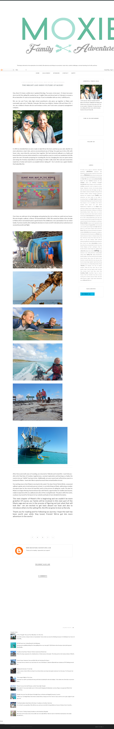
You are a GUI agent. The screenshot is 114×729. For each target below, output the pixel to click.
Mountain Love (93, 234)
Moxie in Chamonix (93, 235)
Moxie (97, 234)
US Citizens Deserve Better (91, 276)
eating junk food (98, 191)
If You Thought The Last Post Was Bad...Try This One (30, 634)
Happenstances (83, 206)
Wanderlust (99, 278)
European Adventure (97, 193)
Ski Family (96, 258)
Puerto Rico (82, 245)
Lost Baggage (90, 224)
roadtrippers (94, 246)
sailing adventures (91, 252)
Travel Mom (93, 271)
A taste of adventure (27, 82)
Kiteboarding (91, 217)
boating (93, 178)
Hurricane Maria (90, 213)
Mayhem (95, 230)
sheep (81, 258)
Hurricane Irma (83, 213)
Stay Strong (99, 261)
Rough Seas (93, 248)
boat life (84, 178)
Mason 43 (87, 230)
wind (90, 280)
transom (84, 271)
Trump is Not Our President (86, 274)
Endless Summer (88, 193)
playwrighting (94, 243)
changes (82, 182)
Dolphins (84, 191)
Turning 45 (82, 276)
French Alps (99, 200)
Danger (81, 188)
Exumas (93, 195)
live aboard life (94, 219)
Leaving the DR (87, 219)
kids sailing (86, 217)
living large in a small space (96, 221)
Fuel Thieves (99, 202)
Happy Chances (88, 208)
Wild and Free (86, 280)
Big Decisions (95, 177)
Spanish (95, 261)
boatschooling (98, 178)
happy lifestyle (83, 210)
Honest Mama (90, 211)
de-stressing (95, 188)
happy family (94, 208)
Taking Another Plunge (97, 263)
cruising (82, 186)
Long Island (96, 223)
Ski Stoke (89, 260)
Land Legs (97, 217)
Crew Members (99, 184)
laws (101, 217)
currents (100, 186)
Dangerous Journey (88, 188)
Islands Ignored (83, 215)
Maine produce (91, 228)
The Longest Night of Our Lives (24, 677)
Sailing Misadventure (97, 254)
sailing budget (99, 252)
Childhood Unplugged (97, 182)
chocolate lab (83, 184)
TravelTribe (91, 272)
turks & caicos (99, 274)
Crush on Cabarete (94, 186)
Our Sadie (88, 243)
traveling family (84, 273)
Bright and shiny (48, 82)
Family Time (87, 199)
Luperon (88, 226)
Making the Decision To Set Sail (24, 669)
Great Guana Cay (89, 204)
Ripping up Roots (88, 246)
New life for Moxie (59, 82)
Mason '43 (82, 230)
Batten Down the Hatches (95, 175)
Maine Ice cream (84, 228)
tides (94, 267)
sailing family (83, 254)
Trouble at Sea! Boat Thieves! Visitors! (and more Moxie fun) (31, 651)
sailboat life (82, 250)
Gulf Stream (99, 204)
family (97, 195)
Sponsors (2, 724)
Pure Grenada (88, 245)
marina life (99, 228)
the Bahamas (88, 265)
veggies (88, 278)
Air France (97, 173)
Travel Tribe (99, 271)
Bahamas (87, 175)
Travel (88, 271)
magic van (97, 226)
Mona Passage (92, 232)
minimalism (86, 232)
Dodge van (96, 189)
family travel (94, 199)
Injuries (96, 213)
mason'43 (91, 230)
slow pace (98, 260)
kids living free (90, 215)
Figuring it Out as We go (92, 200)
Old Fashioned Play (96, 241)
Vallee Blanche (83, 278)
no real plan (87, 239)
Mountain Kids (87, 234)
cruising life (86, 186)
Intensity (100, 213)
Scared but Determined (92, 256)
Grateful (82, 204)
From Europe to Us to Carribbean (87, 202)
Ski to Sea (93, 260)
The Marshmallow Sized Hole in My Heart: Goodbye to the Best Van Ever (34, 703)
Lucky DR (84, 226)
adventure (89, 171)
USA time (100, 276)
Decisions (87, 189)
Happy (97, 206)
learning (82, 219)
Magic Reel (92, 226)
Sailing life (89, 254)
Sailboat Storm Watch (89, 250)
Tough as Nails (94, 269)
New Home (93, 237)
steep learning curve (84, 263)
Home (1, 721)
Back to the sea (38, 82)
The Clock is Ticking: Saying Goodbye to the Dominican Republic (32, 711)
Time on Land (99, 267)
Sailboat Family (99, 248)
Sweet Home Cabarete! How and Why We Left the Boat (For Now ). (33, 660)
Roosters (86, 248)
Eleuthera (82, 193)
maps (96, 228)
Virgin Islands (94, 278)
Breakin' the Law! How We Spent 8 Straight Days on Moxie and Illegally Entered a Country (38, 694)
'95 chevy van (83, 169)
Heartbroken (89, 210)
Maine (100, 226)
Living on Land (91, 223)
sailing (96, 251)
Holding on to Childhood (97, 210)
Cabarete (91, 180)
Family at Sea (94, 197)
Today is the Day (87, 269)
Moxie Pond (99, 235)
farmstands (99, 199)
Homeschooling (83, 211)
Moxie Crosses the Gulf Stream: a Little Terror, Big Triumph (31, 686)
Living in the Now (87, 221)
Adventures (82, 173)
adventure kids (98, 171)
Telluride (82, 265)
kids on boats (96, 215)
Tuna (94, 274)
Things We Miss (88, 267)
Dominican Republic (91, 191)
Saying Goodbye (83, 256)
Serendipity (99, 256)
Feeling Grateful (83, 200)
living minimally (84, 223)
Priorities (100, 243)
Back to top (99, 726)
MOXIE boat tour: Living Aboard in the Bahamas (28, 643)
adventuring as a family (90, 173)
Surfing (90, 263)
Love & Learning (98, 224)
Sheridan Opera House (88, 258)
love (94, 224)
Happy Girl (99, 208)
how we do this (98, 211)
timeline (82, 269)
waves (81, 280)
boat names (89, 178)
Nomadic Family (93, 239)
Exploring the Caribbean (85, 195)
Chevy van (88, 182)
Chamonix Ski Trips (97, 180)
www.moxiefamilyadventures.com (38, 548)
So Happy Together (89, 261)
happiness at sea (91, 206)
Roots (89, 248)
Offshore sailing (89, 241)
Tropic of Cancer (98, 272)
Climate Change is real (90, 184)
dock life (91, 189)
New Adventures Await (85, 237)
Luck (81, 226)
